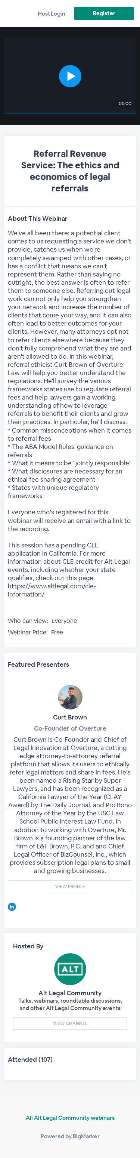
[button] (70, 76)
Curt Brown (70, 717)
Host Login (51, 13)
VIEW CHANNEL (70, 1023)
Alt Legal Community (70, 993)
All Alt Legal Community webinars (70, 1117)
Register (104, 13)
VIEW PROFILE (70, 887)
